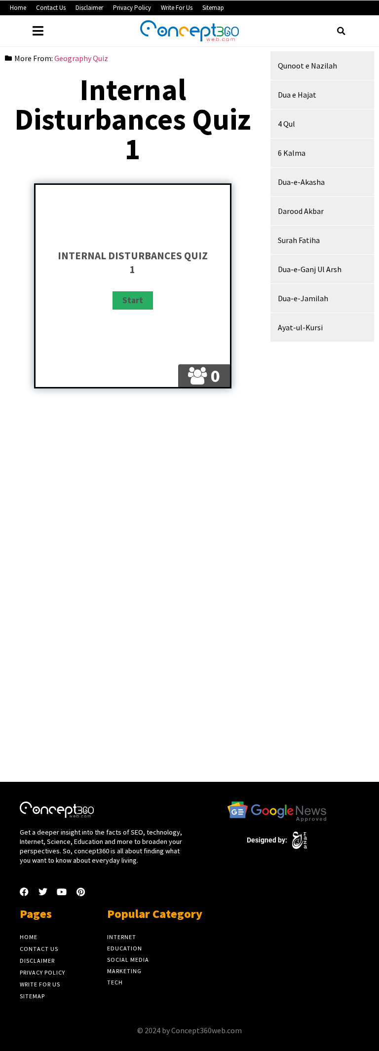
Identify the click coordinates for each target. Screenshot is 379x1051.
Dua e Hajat (297, 95)
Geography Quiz (81, 58)
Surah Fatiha (299, 240)
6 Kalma (291, 153)
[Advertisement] (133, 477)
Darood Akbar (301, 211)
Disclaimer (89, 7)
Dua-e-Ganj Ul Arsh (309, 269)
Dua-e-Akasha (301, 182)
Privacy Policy (132, 7)
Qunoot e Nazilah (307, 65)
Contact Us (51, 7)
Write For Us (176, 7)
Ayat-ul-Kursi (300, 327)
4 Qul (286, 124)
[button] (341, 31)
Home (18, 7)
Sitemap (213, 7)
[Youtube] (61, 891)
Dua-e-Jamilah (303, 298)
